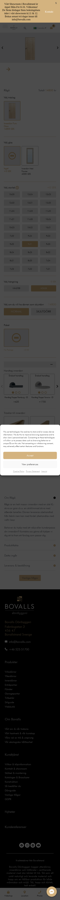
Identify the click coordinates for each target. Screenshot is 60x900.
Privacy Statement (33, 471)
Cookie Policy (18, 471)
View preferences (30, 464)
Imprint (44, 471)
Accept (30, 455)
